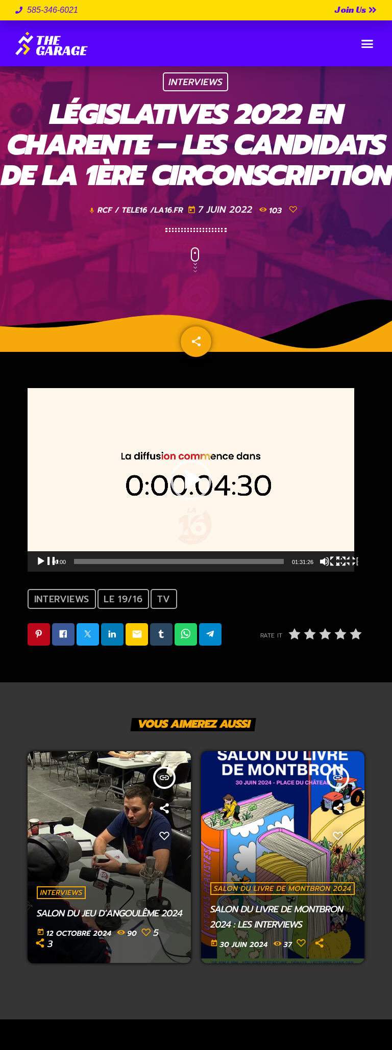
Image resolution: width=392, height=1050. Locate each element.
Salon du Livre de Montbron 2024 (283, 888)
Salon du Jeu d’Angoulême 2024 (109, 913)
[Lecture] (47, 561)
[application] (191, 480)
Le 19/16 (123, 599)
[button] (367, 43)
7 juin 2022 (221, 209)
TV (163, 599)
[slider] (179, 561)
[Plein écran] (347, 561)
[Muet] (331, 561)
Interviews (195, 82)
